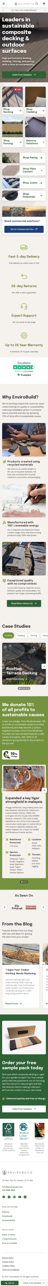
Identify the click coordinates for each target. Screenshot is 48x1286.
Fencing (33, 635)
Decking (8, 635)
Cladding (21, 635)
